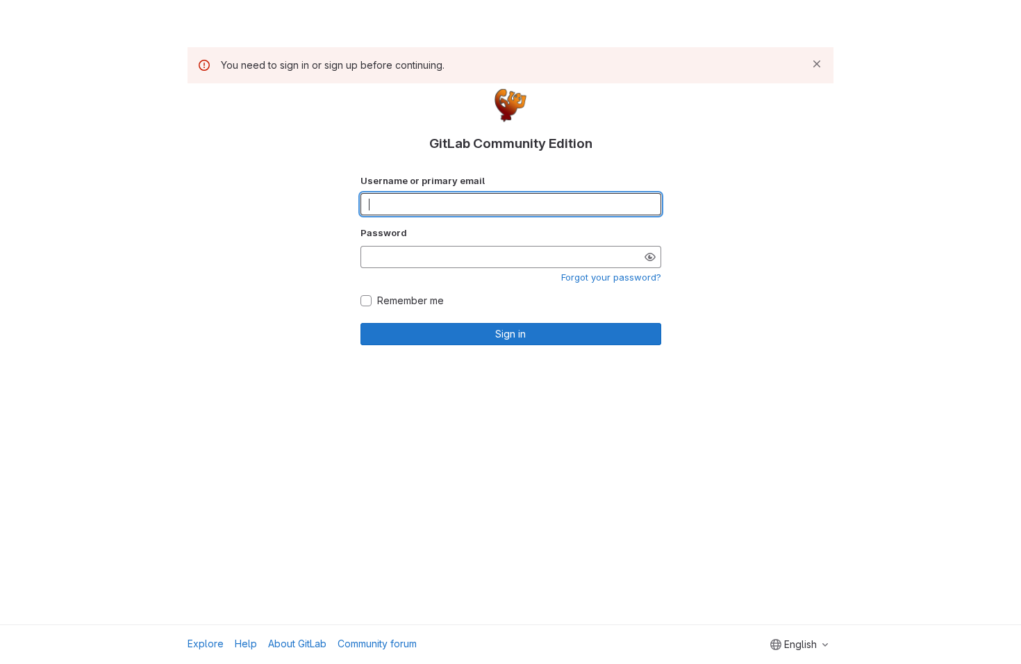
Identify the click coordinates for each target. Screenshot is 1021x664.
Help (246, 643)
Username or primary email (422, 180)
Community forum (377, 643)
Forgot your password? (611, 277)
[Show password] (650, 257)
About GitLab (297, 643)
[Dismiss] (816, 64)
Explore (206, 643)
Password (383, 232)
